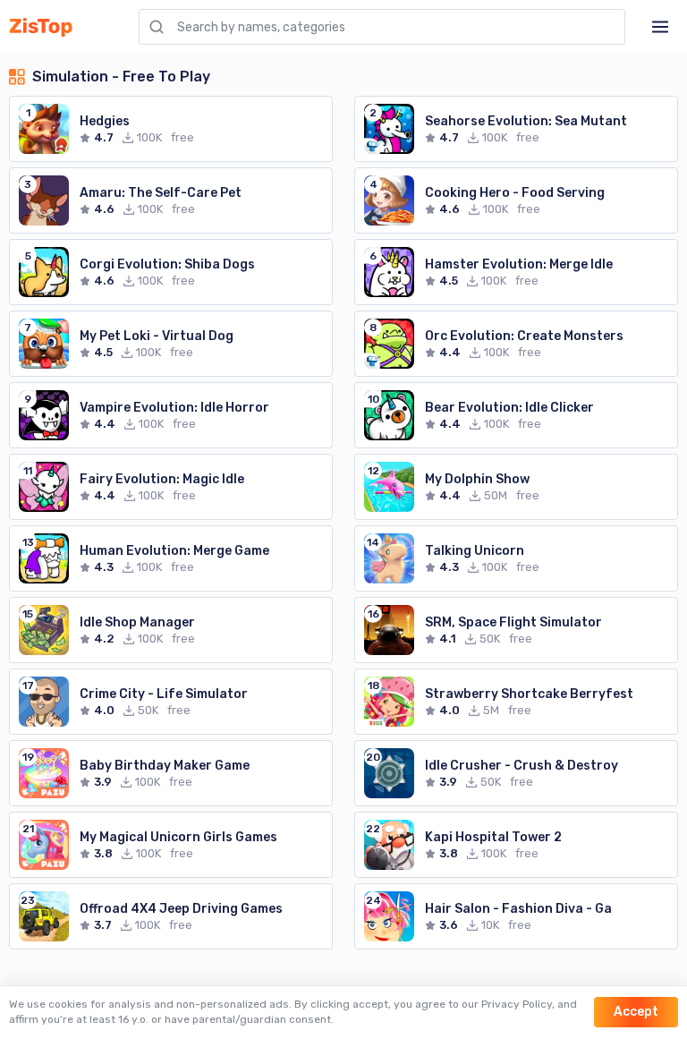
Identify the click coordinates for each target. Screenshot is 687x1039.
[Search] (156, 27)
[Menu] (660, 27)
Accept (636, 1011)
